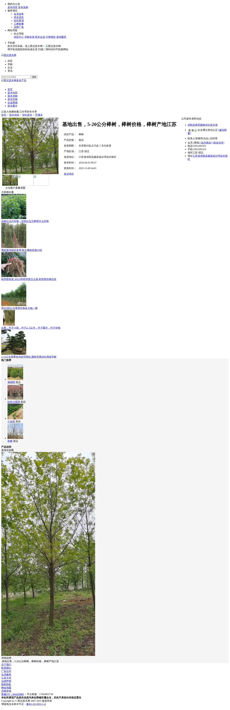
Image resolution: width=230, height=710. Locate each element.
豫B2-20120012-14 (36, 704)
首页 (3, 115)
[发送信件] (218, 142)
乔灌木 (39, 115)
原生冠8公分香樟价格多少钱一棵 (19, 308)
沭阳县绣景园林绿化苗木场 (203, 125)
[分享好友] (25, 111)
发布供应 (13, 7)
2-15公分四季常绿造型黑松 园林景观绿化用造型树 (28, 356)
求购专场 (29, 37)
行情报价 (51, 37)
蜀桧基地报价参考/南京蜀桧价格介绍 (21, 250)
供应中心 (19, 37)
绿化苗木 (27, 115)
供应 (10, 61)
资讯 (10, 70)
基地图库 (61, 37)
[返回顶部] (1, 707)
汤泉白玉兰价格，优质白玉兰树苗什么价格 (25, 221)
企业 (10, 67)
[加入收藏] (7, 111)
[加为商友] (206, 142)
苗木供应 (14, 115)
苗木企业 (40, 37)
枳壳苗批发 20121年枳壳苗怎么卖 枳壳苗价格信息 (28, 279)
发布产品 (21, 80)
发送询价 (69, 174)
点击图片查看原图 (15, 188)
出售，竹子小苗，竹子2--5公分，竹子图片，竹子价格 (30, 327)
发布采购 (23, 7)
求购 (10, 64)
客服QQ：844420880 (12, 694)
